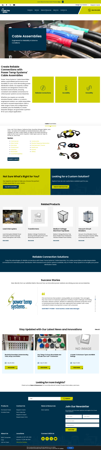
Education (14, 145)
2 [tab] (95, 297)
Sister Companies (6, 437)
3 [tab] (95, 299)
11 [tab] (95, 311)
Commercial (14, 141)
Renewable (14, 151)
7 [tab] (95, 305)
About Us (55, 10)
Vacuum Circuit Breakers (85, 230)
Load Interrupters (10, 229)
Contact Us (63, 10)
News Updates (45, 410)
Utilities (33, 151)
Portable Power (5, 412)
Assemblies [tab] (50, 124)
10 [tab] (95, 309)
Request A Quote (95, 5)
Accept (70, 447)
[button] (63, 2)
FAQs (2, 440)
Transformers (33, 229)
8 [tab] (95, 306)
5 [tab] (95, 302)
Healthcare (34, 147)
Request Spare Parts (22, 417)
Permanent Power (6, 410)
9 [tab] (95, 308)
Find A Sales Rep (20, 412)
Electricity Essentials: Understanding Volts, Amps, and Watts (16, 355)
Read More (6, 240)
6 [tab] (95, 303)
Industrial (13, 149)
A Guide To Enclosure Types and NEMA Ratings (82, 355)
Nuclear (33, 149)
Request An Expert (21, 414)
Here (59, 2)
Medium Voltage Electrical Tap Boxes (61, 230)
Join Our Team (5, 442)
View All (97, 329)
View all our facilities (21, 442)
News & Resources (46, 10)
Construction (35, 141)
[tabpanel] (50, 145)
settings (61, 448)
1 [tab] (95, 296)
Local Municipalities (16, 154)
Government (14, 147)
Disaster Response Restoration (40, 143)
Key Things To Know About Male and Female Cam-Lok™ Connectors (49, 355)
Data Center (14, 143)
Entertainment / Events (38, 145)
